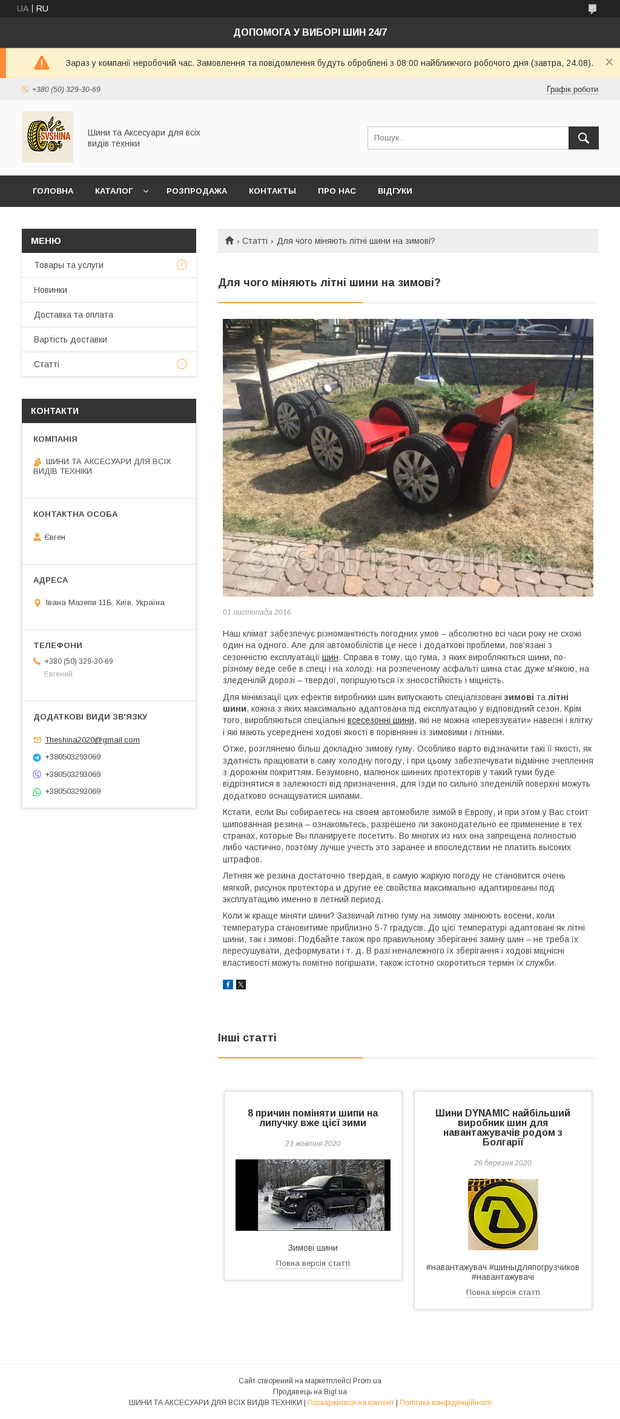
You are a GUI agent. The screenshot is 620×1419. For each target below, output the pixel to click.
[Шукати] (584, 137)
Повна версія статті (313, 1263)
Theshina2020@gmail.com (92, 739)
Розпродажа (197, 190)
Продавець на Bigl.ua (310, 1392)
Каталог (114, 190)
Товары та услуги (69, 265)
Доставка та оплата (73, 315)
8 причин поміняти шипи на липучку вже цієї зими (313, 1118)
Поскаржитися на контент (351, 1402)
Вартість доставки (70, 339)
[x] (241, 986)
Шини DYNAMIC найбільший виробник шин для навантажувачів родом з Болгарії (502, 1127)
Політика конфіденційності (446, 1402)
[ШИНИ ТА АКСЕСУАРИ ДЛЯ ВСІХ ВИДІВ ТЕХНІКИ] (47, 160)
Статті (255, 241)
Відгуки (395, 190)
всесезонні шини (381, 720)
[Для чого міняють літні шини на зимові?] (408, 458)
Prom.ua (367, 1381)
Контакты (272, 190)
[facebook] (228, 986)
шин (330, 657)
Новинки (50, 290)
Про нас (337, 190)
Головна (53, 190)
